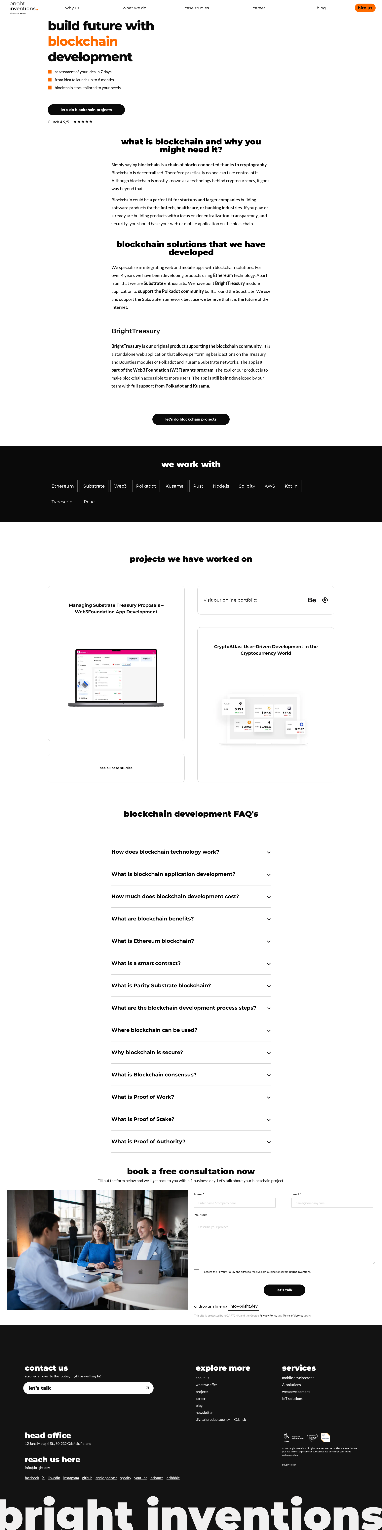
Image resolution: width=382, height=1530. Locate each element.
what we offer (206, 1384)
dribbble (173, 1477)
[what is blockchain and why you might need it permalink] (109, 142)
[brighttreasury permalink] (109, 331)
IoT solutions (292, 1398)
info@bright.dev (244, 1306)
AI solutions (291, 1384)
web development (296, 1391)
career (201, 1398)
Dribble (325, 600)
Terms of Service (293, 1315)
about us (202, 1377)
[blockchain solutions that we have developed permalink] (109, 244)
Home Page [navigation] (23, 8)
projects (202, 1391)
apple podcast (106, 1477)
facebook (32, 1477)
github (87, 1477)
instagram (71, 1477)
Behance (312, 600)
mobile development (298, 1377)
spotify (125, 1477)
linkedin (54, 1477)
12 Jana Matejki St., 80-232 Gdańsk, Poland (58, 1443)
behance (156, 1477)
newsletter (204, 1412)
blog (199, 1405)
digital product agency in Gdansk (221, 1419)
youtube (140, 1477)
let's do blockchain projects (86, 110)
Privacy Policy (268, 1315)
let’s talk (284, 1290)
